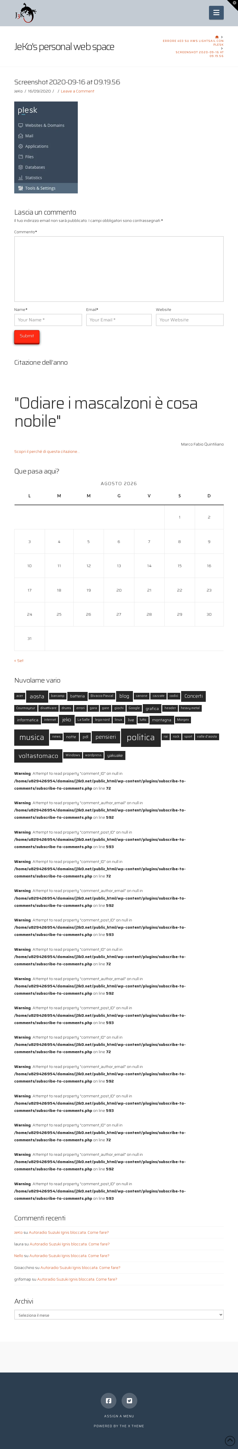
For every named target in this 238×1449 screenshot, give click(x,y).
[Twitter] (129, 1401)
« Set (19, 660)
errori (80, 708)
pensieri (105, 736)
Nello (18, 1255)
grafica (152, 708)
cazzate (159, 695)
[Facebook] (108, 1401)
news (56, 736)
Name (20, 309)
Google (134, 708)
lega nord (102, 719)
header (170, 708)
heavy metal (190, 708)
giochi (119, 708)
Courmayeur (25, 708)
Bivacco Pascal (102, 695)
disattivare (48, 708)
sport (188, 736)
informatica (27, 720)
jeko (66, 720)
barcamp (57, 695)
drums (66, 708)
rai (166, 736)
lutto (143, 719)
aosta (37, 696)
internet (50, 719)
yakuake (115, 755)
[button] (216, 12)
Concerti (194, 696)
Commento (25, 232)
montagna (161, 720)
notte (71, 737)
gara (93, 708)
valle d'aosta (207, 736)
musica (31, 737)
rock (176, 736)
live (131, 720)
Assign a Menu (119, 1416)
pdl (85, 737)
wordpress (93, 755)
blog (124, 696)
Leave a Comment (77, 91)
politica (141, 737)
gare (105, 708)
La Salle (83, 719)
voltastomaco (38, 756)
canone (141, 695)
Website (163, 309)
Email (92, 309)
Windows (73, 755)
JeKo (18, 1232)
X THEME (136, 1426)
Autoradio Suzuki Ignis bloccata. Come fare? (69, 1232)
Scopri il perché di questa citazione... (47, 451)
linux (118, 719)
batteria (77, 696)
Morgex (183, 719)
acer (19, 695)
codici (174, 695)
